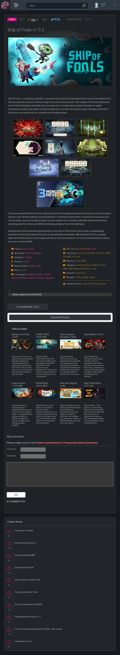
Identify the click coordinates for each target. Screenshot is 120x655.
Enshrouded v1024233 (24, 567)
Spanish (32, 278)
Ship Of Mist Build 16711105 (92, 384)
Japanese (49, 278)
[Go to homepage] (5, 5)
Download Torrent (60, 317)
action (25, 249)
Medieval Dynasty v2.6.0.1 (25, 543)
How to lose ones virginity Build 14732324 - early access (38, 629)
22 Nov (32, 266)
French (47, 274)
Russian (39, 274)
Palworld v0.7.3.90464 (24, 530)
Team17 (28, 257)
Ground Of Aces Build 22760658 (28, 604)
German (15, 278)
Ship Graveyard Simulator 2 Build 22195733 (68, 337)
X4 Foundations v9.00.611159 (27, 580)
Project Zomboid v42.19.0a (26, 592)
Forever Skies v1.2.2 (23, 641)
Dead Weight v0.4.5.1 (94, 334)
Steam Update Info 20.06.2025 (27, 294)
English (31, 274)
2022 (38, 266)
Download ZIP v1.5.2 (29, 307)
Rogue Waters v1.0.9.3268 (18, 384)
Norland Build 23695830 (25, 555)
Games (12, 19)
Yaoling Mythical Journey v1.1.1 (28, 617)
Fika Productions (33, 253)
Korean (40, 278)
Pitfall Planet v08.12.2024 (42, 384)
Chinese (24, 278)
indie (31, 249)
